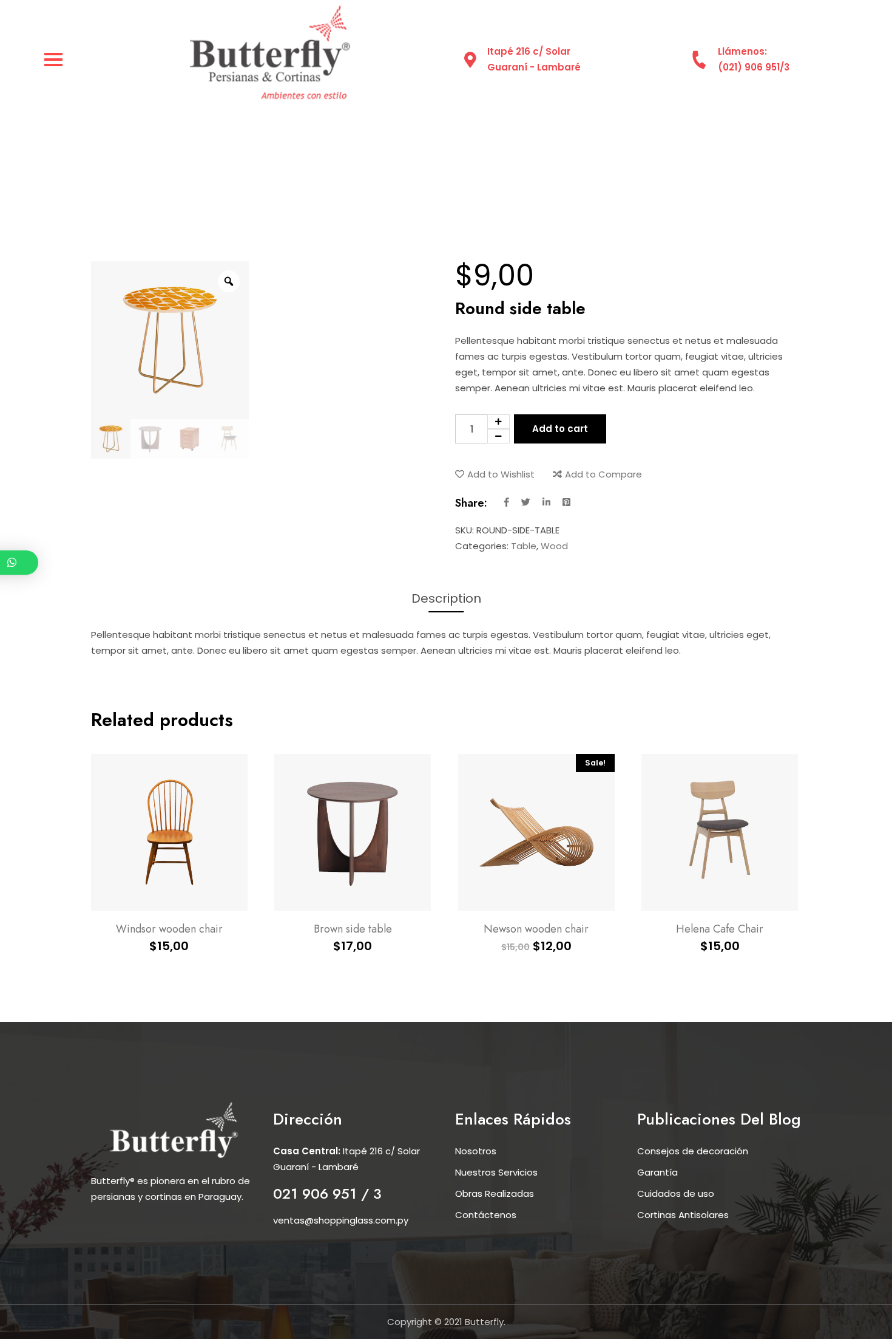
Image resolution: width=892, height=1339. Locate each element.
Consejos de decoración (692, 1151)
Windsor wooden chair (169, 929)
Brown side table (353, 929)
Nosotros (475, 1151)
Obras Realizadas (494, 1193)
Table (523, 545)
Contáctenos (485, 1214)
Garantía (657, 1172)
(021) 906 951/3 (753, 67)
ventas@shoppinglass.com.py (340, 1220)
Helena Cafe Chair (719, 929)
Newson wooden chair (536, 929)
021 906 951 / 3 (327, 1193)
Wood (554, 545)
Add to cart (560, 428)
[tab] (446, 598)
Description (446, 598)
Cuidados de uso (675, 1193)
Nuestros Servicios (496, 1172)
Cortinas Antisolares (683, 1214)
